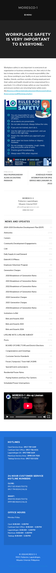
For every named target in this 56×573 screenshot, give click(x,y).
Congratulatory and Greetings (18, 351)
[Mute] (44, 417)
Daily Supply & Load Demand (15, 254)
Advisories (8, 232)
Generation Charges (12, 270)
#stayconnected (10, 94)
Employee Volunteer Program (16, 265)
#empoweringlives (43, 91)
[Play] (7, 417)
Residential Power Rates (14, 372)
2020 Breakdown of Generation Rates (21, 275)
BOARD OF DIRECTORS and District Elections (25, 345)
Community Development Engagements (20, 243)
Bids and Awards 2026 (15, 329)
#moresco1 (11, 91)
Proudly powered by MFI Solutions (24, 566)
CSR (5, 249)
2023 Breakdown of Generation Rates (21, 292)
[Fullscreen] (48, 417)
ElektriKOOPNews (11, 259)
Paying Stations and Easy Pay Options (21, 377)
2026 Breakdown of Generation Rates (21, 308)
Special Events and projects (17, 367)
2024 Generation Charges (16, 297)
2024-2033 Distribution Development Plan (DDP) (24, 227)
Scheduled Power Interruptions (17, 383)
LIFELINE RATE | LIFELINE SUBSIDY (18, 335)
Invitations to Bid (11, 313)
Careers (7, 238)
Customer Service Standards (17, 356)
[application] (28, 405)
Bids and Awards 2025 (15, 324)
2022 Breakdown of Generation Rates (21, 286)
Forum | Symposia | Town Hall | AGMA (21, 361)
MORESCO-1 (28, 7)
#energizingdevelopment (26, 91)
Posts (6, 340)
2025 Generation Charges (16, 302)
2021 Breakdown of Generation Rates (21, 281)
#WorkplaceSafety (24, 94)
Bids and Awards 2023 (15, 318)
